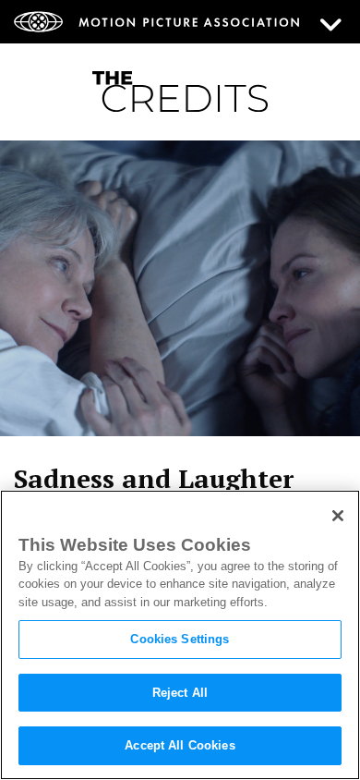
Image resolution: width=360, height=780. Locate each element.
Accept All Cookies (179, 745)
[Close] (338, 515)
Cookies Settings (179, 639)
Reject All (180, 693)
